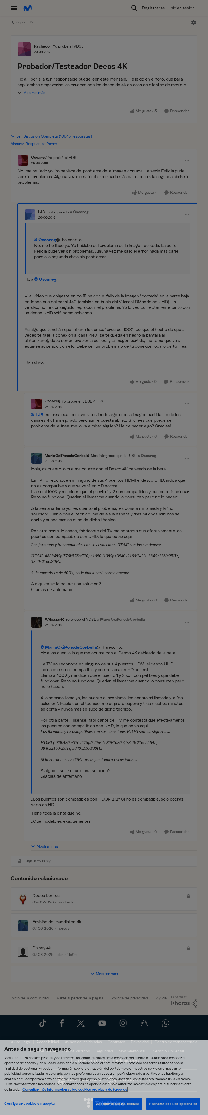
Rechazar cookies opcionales (173, 1104)
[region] (104, 1077)
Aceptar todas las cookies (117, 1104)
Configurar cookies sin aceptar (30, 1103)
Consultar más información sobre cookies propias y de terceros (74, 1089)
